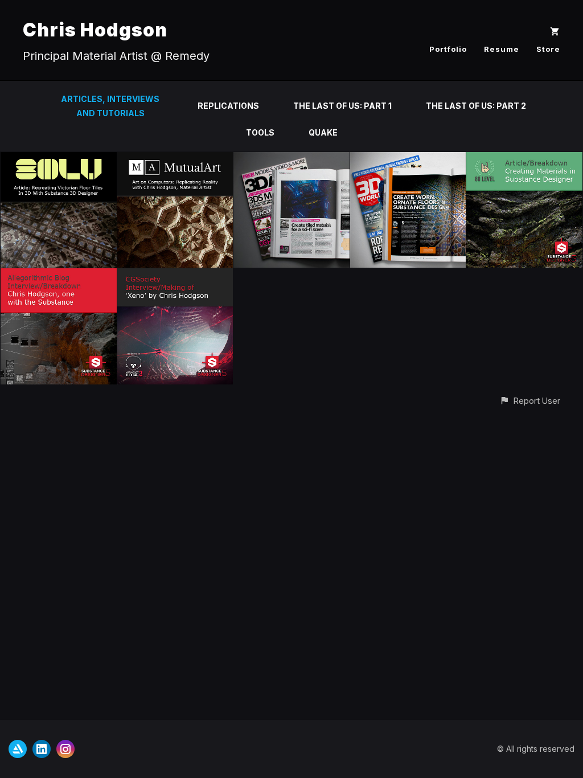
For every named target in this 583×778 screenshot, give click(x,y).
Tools (260, 132)
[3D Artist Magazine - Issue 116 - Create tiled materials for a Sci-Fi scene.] (291, 158)
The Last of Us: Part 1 (342, 105)
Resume (501, 49)
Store (548, 49)
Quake (323, 132)
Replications (228, 105)
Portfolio (448, 49)
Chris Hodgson (95, 30)
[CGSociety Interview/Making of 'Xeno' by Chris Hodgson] (175, 275)
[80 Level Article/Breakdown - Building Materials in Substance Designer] (524, 158)
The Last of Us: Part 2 (476, 105)
